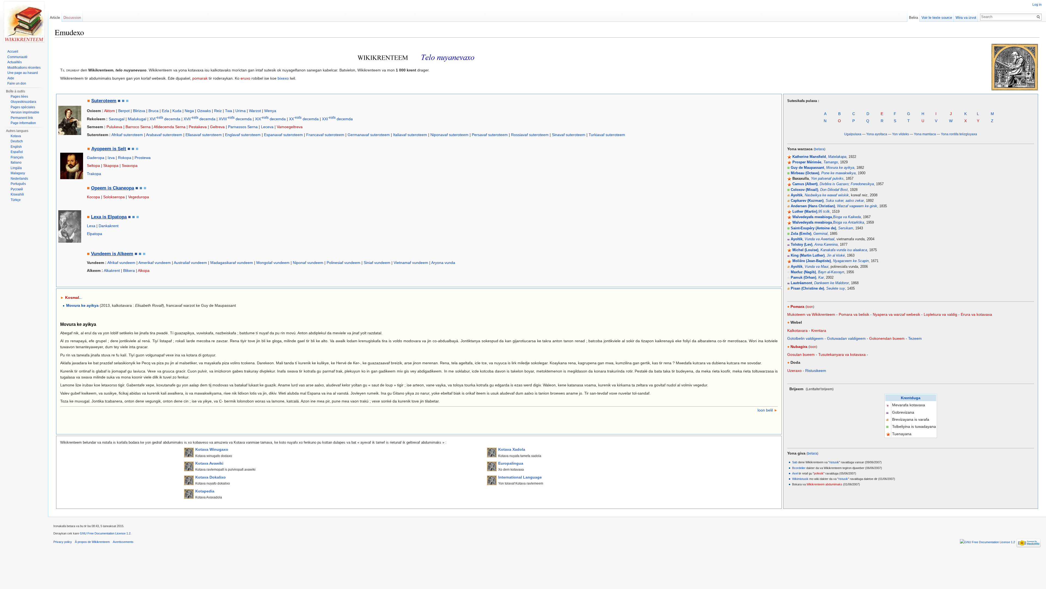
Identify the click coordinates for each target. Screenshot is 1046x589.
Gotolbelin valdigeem (805, 338)
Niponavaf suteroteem (449, 135)
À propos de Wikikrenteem (92, 541)
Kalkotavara (797, 330)
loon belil (765, 410)
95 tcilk (824, 212)
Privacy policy (62, 541)
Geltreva (217, 127)
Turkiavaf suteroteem (607, 135)
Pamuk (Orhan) (803, 278)
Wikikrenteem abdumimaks (824, 484)
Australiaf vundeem (190, 262)
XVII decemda (199, 119)
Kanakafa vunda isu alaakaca (843, 250)
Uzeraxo (794, 370)
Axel (795, 473)
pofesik (818, 473)
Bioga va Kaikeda (847, 217)
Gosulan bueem (801, 354)
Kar (821, 278)
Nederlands (19, 179)
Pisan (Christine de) (807, 288)
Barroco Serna (138, 127)
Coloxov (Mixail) (804, 190)
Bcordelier (798, 468)
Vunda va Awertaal (819, 239)
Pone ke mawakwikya (838, 173)
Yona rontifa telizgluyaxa (959, 134)
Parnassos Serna (243, 127)
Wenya (270, 111)
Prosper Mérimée (806, 162)
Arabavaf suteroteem (164, 135)
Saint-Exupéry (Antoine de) (813, 228)
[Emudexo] (24, 22)
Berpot (124, 111)
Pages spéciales (23, 107)
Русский (17, 189)
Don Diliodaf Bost (834, 190)
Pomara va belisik (854, 314)
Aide (10, 78)
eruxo (245, 78)
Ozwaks (204, 111)
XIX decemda (270, 119)
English (16, 147)
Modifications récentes (24, 68)
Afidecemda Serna (170, 127)
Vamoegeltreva (290, 127)
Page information (23, 123)
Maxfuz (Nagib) (803, 272)
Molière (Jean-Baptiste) (811, 261)
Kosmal (73, 297)
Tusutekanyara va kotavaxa (842, 354)
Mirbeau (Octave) (805, 173)
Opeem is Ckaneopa (112, 188)
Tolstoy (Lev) (801, 245)
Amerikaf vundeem (154, 262)
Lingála (16, 168)
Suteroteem (103, 100)
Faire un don (16, 83)
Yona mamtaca (925, 134)
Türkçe (16, 200)
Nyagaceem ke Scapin (851, 261)
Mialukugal (137, 119)
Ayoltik (796, 195)
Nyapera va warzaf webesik (896, 314)
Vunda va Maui (816, 267)
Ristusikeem (815, 370)
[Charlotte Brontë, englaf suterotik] (69, 120)
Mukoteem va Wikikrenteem (811, 314)
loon (810, 306)
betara (819, 149)
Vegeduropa (138, 197)
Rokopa (124, 157)
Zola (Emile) (801, 234)
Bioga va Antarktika (848, 222)
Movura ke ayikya (840, 168)
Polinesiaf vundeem (343, 262)
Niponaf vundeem (308, 262)
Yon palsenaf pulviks (827, 179)
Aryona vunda (443, 262)
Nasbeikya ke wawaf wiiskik (827, 195)
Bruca (153, 111)
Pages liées (19, 96)
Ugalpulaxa (852, 134)
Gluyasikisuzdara (23, 102)
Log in (1037, 5)
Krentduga (910, 398)
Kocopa (93, 197)
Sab (794, 462)
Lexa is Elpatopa (109, 217)
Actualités (14, 62)
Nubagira (798, 346)
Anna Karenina (826, 245)
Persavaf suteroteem (490, 135)
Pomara (797, 306)
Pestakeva (198, 127)
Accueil (12, 51)
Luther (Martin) (804, 212)
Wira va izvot (966, 18)
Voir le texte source (937, 18)
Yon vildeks (900, 134)
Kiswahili (17, 194)
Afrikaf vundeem (121, 262)
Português (18, 184)
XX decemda (304, 119)
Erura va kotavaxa (976, 314)
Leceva (267, 127)
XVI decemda (165, 119)
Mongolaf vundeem (273, 262)
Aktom (109, 111)
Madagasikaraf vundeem (231, 262)
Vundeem (101, 253)
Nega (189, 111)
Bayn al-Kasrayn (831, 272)
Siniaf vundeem (377, 262)
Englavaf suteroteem (243, 135)
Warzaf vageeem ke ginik (857, 206)
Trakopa (94, 174)
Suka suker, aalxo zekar (845, 201)
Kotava (16, 136)
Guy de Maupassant (807, 168)
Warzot (255, 111)
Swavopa (130, 165)
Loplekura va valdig (940, 314)
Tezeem (915, 338)
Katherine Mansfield (809, 157)
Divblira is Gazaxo (834, 184)
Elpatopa (94, 234)
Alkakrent (112, 270)
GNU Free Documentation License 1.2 (105, 533)
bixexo (283, 78)
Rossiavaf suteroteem (530, 135)
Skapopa (110, 165)
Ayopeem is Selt (108, 148)
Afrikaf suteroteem (127, 135)
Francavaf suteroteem (325, 135)
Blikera (129, 270)
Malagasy (18, 173)
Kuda (176, 111)
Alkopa (144, 270)
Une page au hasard (22, 73)
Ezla (165, 111)
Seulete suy (835, 288)
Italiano (16, 162)
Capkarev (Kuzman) (807, 201)
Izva (111, 157)
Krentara (818, 330)
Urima (240, 111)
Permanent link (22, 118)
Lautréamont (801, 283)
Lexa (91, 226)
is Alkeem (122, 253)
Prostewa (143, 157)
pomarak (200, 78)
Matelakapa (837, 157)
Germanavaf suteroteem (369, 135)
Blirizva (139, 111)
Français (17, 157)
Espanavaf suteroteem (283, 135)
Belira (913, 18)
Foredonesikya (862, 184)
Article (55, 18)
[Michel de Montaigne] (71, 165)
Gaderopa (95, 157)
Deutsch (17, 141)
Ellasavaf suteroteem (204, 135)
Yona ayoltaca (876, 134)
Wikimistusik (800, 478)
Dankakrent (108, 226)
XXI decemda (337, 119)
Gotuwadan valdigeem (846, 338)
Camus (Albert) (804, 184)
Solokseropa (114, 197)
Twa (228, 111)
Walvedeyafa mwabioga (812, 217)
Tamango (830, 162)
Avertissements (123, 541)
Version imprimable (25, 112)
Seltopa (93, 165)
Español (17, 152)
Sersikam (845, 228)
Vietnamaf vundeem (411, 262)
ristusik (834, 462)
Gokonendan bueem (887, 338)
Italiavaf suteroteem (410, 135)
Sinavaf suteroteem (568, 135)
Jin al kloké (836, 255)
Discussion (72, 18)
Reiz (218, 111)
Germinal (820, 234)
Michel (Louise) (805, 250)
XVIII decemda (235, 119)
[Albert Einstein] (69, 226)
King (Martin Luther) (808, 255)
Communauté (17, 57)
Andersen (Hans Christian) (813, 206)
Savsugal (116, 119)
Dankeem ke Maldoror (831, 283)
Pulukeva (114, 127)
